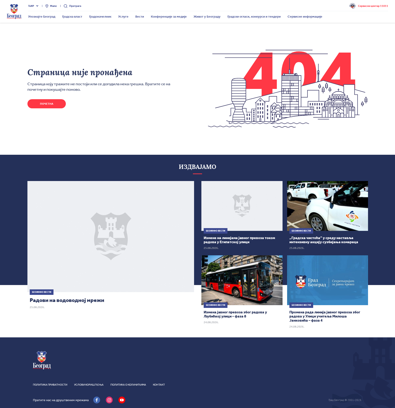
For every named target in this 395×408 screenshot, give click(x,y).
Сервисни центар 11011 (373, 6)
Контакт (159, 384)
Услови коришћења (89, 384)
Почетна (46, 103)
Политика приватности (50, 384)
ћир (31, 6)
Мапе (53, 6)
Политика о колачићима (128, 384)
